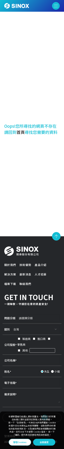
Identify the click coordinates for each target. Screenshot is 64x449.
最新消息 (25, 274)
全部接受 (44, 442)
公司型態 (9, 344)
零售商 (21, 344)
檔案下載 (10, 283)
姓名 (7, 371)
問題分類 (9, 318)
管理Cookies (19, 442)
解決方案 (10, 274)
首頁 (21, 132)
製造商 (26, 339)
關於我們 (10, 264)
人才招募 (40, 274)
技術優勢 (25, 264)
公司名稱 (9, 360)
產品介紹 (40, 264)
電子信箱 (9, 382)
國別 (7, 329)
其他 (25, 350)
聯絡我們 (25, 283)
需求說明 (9, 394)
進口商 (41, 339)
